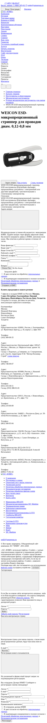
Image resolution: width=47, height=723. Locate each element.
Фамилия (5, 702)
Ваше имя (5, 248)
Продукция (5, 29)
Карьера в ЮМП (8, 20)
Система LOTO (12, 521)
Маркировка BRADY (15, 502)
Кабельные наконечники (16, 508)
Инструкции (6, 51)
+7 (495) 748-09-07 (11, 3)
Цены (3, 57)
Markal (8, 528)
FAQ (3, 55)
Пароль (4, 609)
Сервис (4, 36)
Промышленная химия (15, 506)
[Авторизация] (3, 87)
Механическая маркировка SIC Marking (22, 504)
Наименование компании (11, 704)
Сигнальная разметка (14, 517)
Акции (4, 31)
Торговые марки (7, 18)
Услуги (4, 46)
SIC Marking (11, 532)
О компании (11, 478)
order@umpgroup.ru (36, 5)
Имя (3, 699)
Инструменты (11, 511)
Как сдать (5, 40)
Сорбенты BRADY (14, 515)
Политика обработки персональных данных (24, 487)
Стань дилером (36, 183)
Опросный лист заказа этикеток (19, 482)
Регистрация (24, 614)
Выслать (5, 651)
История (4, 16)
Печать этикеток (8, 49)
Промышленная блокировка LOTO (20, 513)
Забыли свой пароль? (9, 614)
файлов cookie (7, 568)
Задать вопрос (10, 183)
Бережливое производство (16, 523)
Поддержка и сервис (14, 480)
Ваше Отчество (8, 250)
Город (4, 258)
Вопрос (4, 266)
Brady (8, 530)
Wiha (8, 526)
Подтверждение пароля (11, 697)
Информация (6, 33)
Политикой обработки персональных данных (19, 281)
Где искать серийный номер (12, 44)
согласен (35, 568)
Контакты (5, 81)
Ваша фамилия (8, 245)
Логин (4, 606)
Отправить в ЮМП (8, 285)
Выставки (5, 27)
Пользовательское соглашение (18, 489)
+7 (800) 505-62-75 (14, 5)
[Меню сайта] (8, 87)
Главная (4, 62)
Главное (4, 38)
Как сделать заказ (13, 493)
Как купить (22, 183)
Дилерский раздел (13, 485)
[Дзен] (2, 537)
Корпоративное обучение (11, 25)
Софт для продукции (9, 53)
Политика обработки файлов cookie (20, 491)
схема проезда (13, 356)
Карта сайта (11, 498)
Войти (4, 611)
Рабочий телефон (9, 256)
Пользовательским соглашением (14, 283)
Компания (5, 14)
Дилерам (4, 59)
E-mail (4, 648)
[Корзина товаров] (13, 87)
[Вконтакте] (5, 537)
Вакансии (5, 22)
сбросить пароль (23, 598)
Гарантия (5, 42)
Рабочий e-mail (8, 253)
